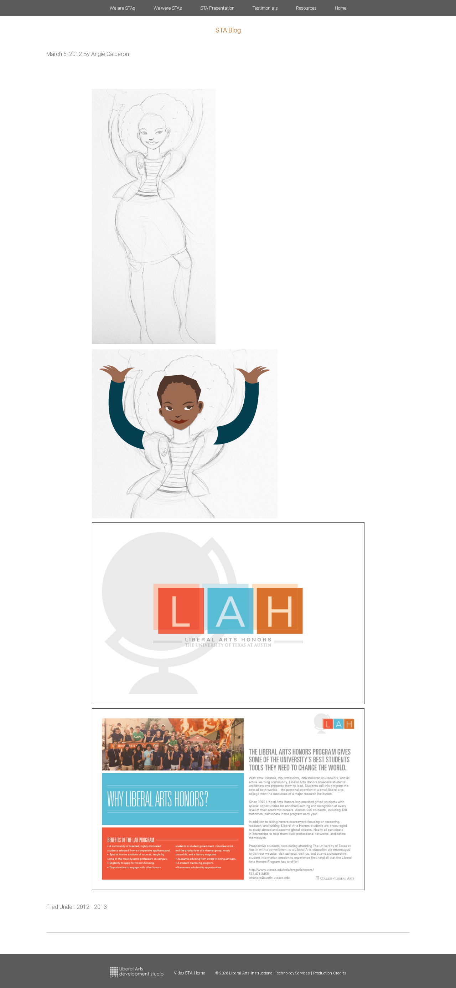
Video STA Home (189, 973)
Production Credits (329, 973)
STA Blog (228, 30)
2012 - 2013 (92, 907)
